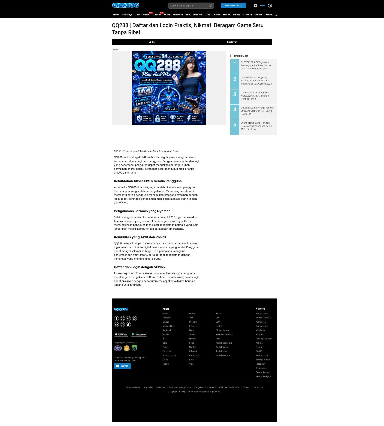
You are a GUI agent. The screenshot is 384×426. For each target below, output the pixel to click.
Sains (165, 359)
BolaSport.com (263, 359)
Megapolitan (168, 326)
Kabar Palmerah (133, 387)
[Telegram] (128, 318)
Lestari (217, 15)
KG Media (260, 330)
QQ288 (115, 49)
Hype (191, 330)
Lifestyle (197, 14)
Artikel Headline (223, 355)
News (116, 14)
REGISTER (232, 42)
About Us (148, 387)
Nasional (167, 317)
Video (192, 364)
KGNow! (260, 334)
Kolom (219, 313)
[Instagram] (134, 318)
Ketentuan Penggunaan (180, 387)
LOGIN (152, 42)
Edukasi (259, 14)
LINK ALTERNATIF (232, 6)
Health (226, 14)
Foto (191, 359)
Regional (167, 330)
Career (246, 387)
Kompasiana (262, 326)
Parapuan (194, 355)
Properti (247, 14)
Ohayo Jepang (223, 330)
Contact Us (258, 387)
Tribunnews (261, 368)
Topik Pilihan (222, 351)
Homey (192, 338)
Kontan (259, 343)
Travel (269, 14)
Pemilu (166, 334)
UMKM (192, 347)
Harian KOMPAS (263, 317)
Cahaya (157, 14)
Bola (188, 14)
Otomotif (178, 14)
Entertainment (169, 355)
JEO (218, 322)
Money (236, 14)
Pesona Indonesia (224, 334)
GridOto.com (262, 355)
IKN (164, 338)
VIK (217, 317)
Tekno (167, 14)
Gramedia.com (263, 372)
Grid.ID (259, 351)
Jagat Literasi (142, 14)
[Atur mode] (255, 5)
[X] (122, 318)
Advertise (160, 387)
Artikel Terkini (222, 347)
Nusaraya (127, 14)
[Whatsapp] (122, 324)
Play (218, 338)
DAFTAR (124, 366)
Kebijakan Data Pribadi (205, 387)
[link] (262, 5)
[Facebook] (116, 318)
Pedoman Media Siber (229, 387)
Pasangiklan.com (264, 338)
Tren (207, 14)
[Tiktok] (128, 324)
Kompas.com (262, 313)
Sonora (259, 347)
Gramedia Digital (263, 376)
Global (166, 322)
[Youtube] (116, 324)
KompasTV (261, 322)
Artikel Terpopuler (224, 343)
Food (191, 343)
